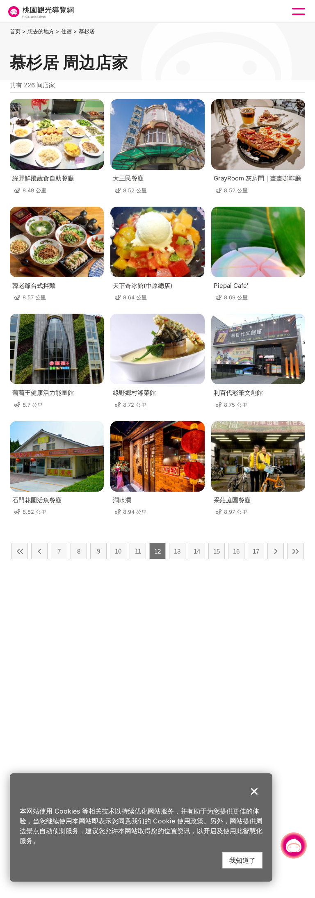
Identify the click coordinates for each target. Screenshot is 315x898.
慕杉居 (87, 31)
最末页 (295, 551)
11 (138, 551)
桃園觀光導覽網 (40, 12)
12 (157, 551)
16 (236, 551)
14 (197, 551)
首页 (15, 31)
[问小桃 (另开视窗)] (294, 845)
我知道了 (242, 860)
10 (118, 551)
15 (216, 551)
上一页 (39, 551)
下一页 (275, 551)
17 (256, 551)
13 (177, 551)
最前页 (19, 551)
